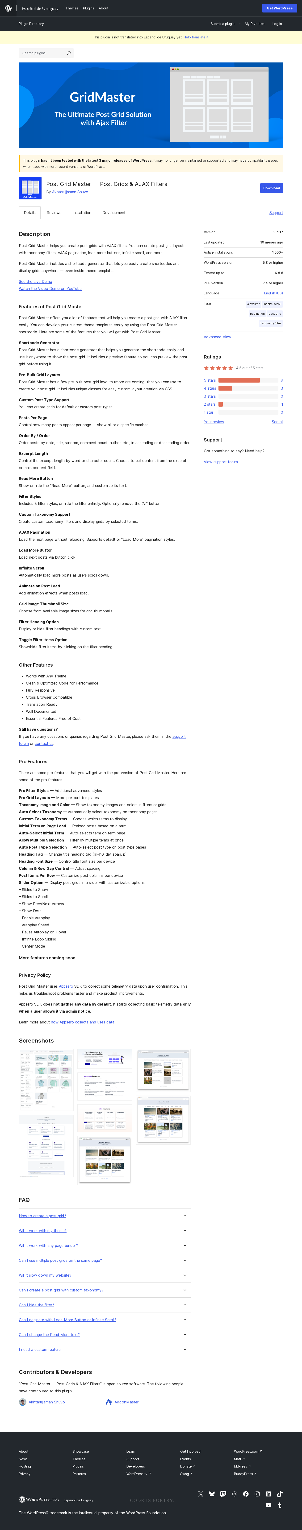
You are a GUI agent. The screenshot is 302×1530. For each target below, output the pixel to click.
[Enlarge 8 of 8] (184, 1102)
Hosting (25, 1466)
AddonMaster (126, 1402)
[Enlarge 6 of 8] (125, 1142)
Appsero (66, 986)
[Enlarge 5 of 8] (125, 1110)
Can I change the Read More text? (49, 1334)
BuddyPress (245, 1474)
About (23, 1451)
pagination (257, 313)
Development (114, 212)
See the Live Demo (35, 281)
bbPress (242, 1466)
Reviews (54, 212)
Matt (239, 1459)
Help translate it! (196, 37)
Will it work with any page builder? (48, 1245)
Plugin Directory (31, 24)
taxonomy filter (270, 323)
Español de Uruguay (78, 1500)
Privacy (24, 1474)
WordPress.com (248, 1451)
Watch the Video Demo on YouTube (50, 288)
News (23, 1459)
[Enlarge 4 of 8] (125, 1078)
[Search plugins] (69, 53)
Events (185, 1459)
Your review (214, 421)
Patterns (79, 1474)
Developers (135, 1466)
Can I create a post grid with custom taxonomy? (61, 1290)
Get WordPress (280, 8)
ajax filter (253, 304)
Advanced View (217, 336)
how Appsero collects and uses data (82, 1022)
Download (271, 188)
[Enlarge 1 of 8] (67, 1055)
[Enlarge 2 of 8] (67, 1121)
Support (276, 212)
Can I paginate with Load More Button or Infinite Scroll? (67, 1320)
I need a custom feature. (40, 1349)
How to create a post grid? (42, 1216)
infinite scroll (272, 304)
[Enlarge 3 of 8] (125, 1055)
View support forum (221, 461)
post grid (274, 313)
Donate (188, 1466)
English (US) (273, 293)
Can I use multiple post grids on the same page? (60, 1260)
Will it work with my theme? (43, 1231)
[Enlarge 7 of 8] (184, 1055)
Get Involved (190, 1451)
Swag (186, 1474)
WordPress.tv (138, 1474)
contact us (44, 743)
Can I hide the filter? (36, 1305)
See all (277, 421)
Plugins (78, 1466)
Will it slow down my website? (45, 1275)
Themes (79, 1459)
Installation (81, 212)
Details (30, 212)
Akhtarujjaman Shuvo (70, 192)
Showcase (81, 1451)
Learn (130, 1451)
